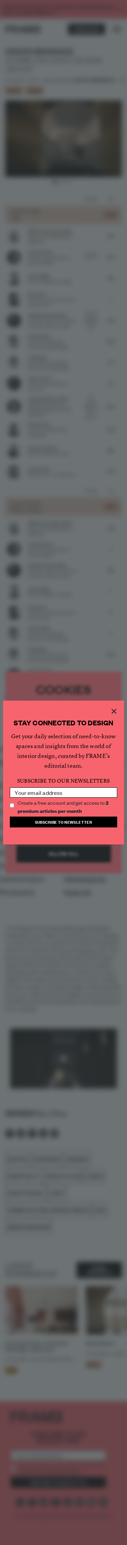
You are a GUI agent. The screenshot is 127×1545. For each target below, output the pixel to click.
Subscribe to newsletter (63, 822)
